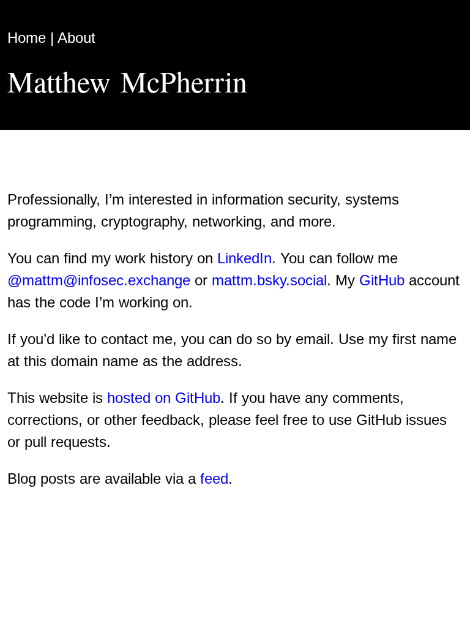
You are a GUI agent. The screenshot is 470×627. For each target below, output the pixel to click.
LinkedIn (244, 258)
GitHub (382, 280)
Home (26, 37)
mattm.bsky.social (269, 280)
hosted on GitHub (163, 397)
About (76, 37)
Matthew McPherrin (127, 80)
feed (214, 478)
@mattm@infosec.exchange (98, 280)
